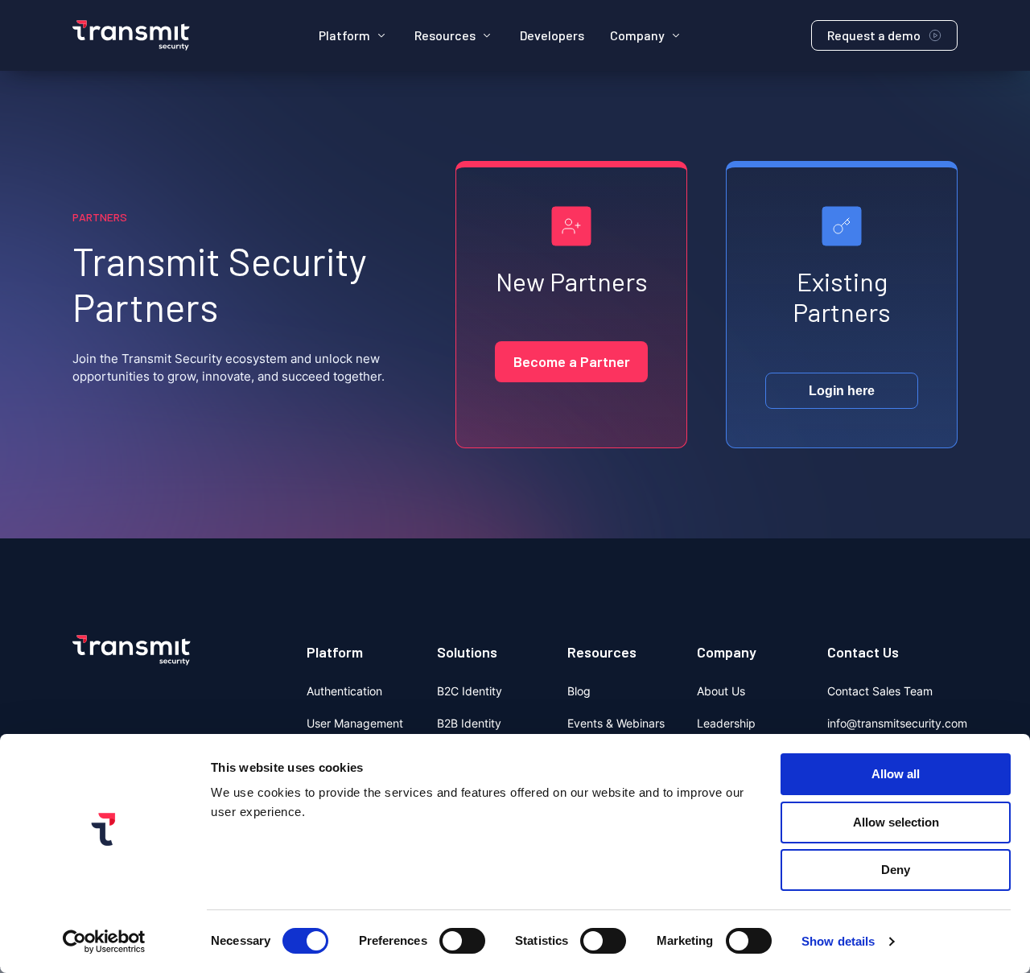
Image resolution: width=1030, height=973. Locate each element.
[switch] (462, 941)
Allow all (895, 774)
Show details (838, 941)
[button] (354, 35)
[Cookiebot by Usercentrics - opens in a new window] (104, 942)
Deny (895, 869)
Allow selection (896, 822)
